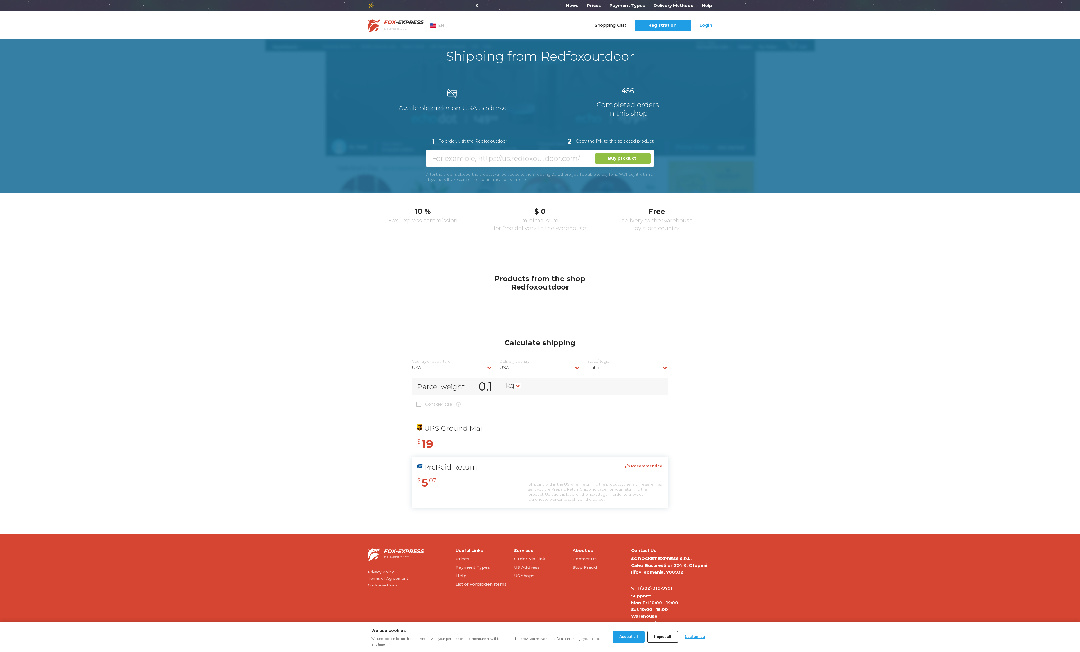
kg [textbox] (510, 385)
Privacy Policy (381, 572)
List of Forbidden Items (481, 584)
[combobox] (452, 367)
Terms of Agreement (388, 578)
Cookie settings (383, 585)
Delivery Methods (673, 5)
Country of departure (431, 361)
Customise (695, 636)
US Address (527, 567)
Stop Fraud (585, 567)
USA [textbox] (416, 367)
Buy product (622, 158)
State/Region (599, 361)
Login (705, 25)
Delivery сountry (515, 361)
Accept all (628, 636)
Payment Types (627, 5)
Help (707, 5)
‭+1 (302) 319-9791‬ (653, 588)
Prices (594, 5)
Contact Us (585, 558)
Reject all (662, 636)
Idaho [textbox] (593, 367)
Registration (662, 25)
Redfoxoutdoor (491, 141)
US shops (524, 575)
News (572, 5)
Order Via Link (529, 558)
